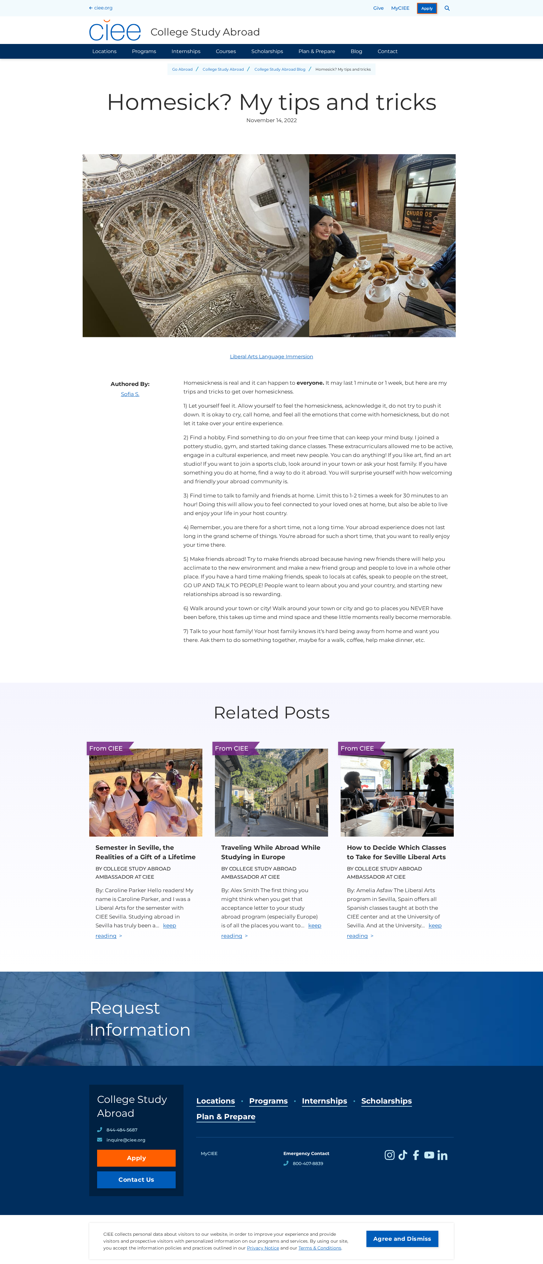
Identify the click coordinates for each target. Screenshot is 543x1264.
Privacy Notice (263, 1248)
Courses (226, 51)
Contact (388, 51)
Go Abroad (182, 69)
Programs (144, 51)
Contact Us (136, 1179)
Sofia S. (130, 394)
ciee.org (103, 8)
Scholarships (267, 51)
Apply (427, 8)
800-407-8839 (308, 1163)
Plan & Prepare (317, 51)
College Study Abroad (223, 69)
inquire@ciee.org (126, 1140)
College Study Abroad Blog (280, 69)
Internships (186, 51)
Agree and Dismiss (402, 1238)
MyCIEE (400, 8)
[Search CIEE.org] (447, 8)
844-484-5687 (122, 1130)
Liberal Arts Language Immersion (271, 357)
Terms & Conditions (320, 1248)
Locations (104, 51)
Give (378, 8)
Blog (356, 51)
